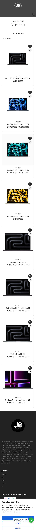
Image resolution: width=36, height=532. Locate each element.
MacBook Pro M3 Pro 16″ (17, 262)
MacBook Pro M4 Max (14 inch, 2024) (18, 78)
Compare (30, 50)
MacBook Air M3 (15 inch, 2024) (18, 216)
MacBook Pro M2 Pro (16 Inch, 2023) (17, 400)
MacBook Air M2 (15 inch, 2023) (18, 170)
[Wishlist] (30, 46)
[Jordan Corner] (18, 6)
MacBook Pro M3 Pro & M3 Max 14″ (17, 308)
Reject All (18, 528)
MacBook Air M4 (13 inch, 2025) (18, 124)
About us (4, 484)
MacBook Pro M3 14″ (18, 354)
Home (14, 21)
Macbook (18, 76)
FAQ (3, 477)
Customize (18, 523)
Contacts (4, 487)
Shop (3, 480)
